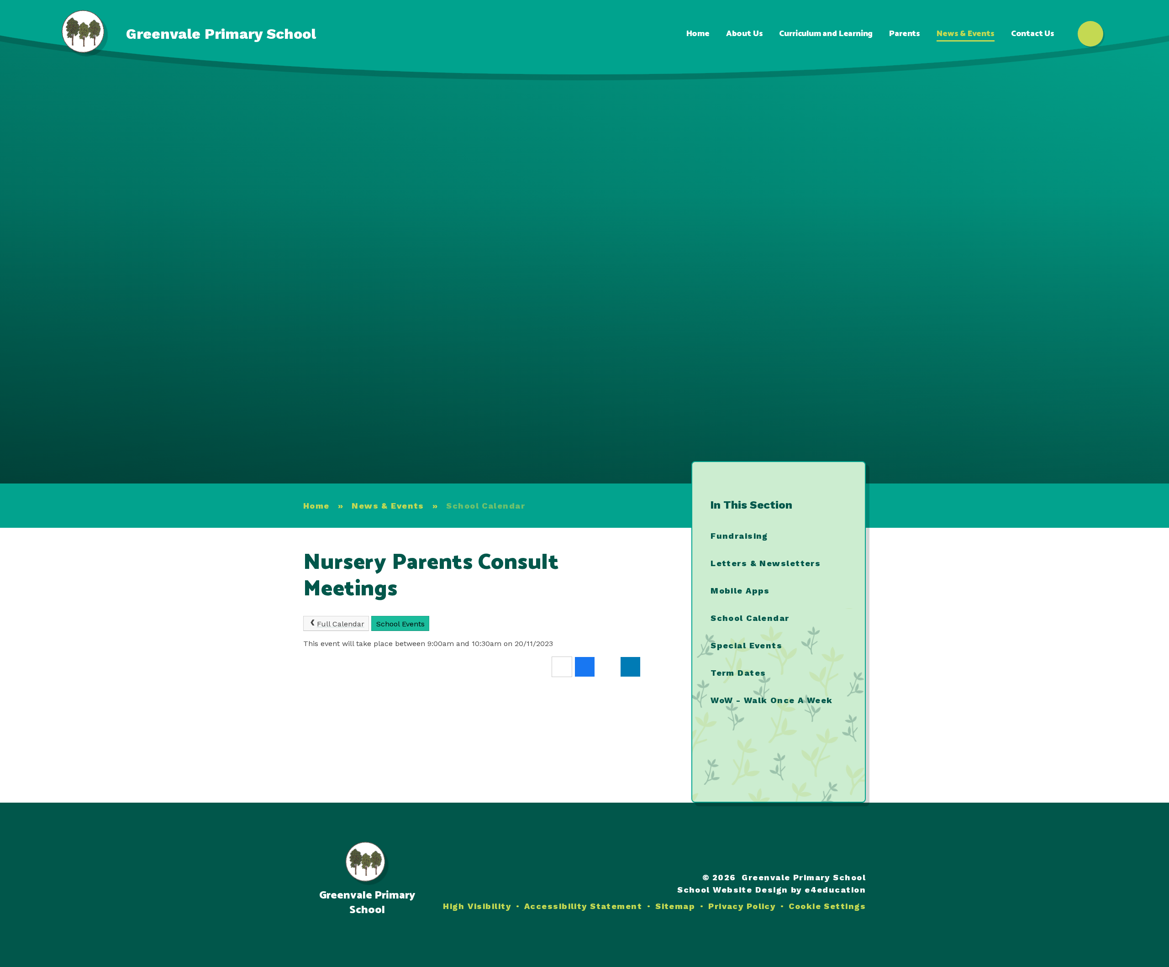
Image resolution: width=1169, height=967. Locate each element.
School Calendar (485, 505)
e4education (835, 889)
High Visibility (477, 906)
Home (316, 505)
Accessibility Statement (583, 906)
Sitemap (675, 906)
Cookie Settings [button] (827, 906)
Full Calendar (340, 624)
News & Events (388, 505)
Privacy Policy (741, 906)
